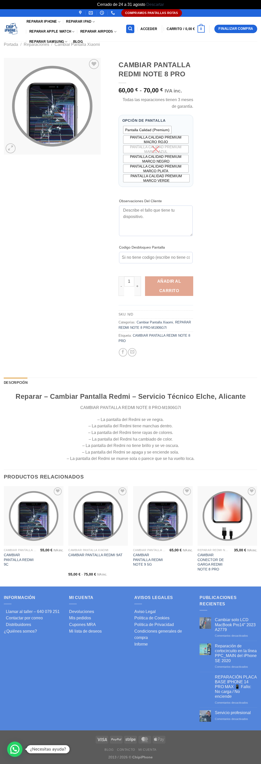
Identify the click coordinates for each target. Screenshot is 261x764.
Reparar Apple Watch (50, 31)
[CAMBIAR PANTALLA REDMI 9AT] (98, 516)
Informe (141, 644)
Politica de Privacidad (154, 624)
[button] (14, 749)
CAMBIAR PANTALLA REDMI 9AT (95, 555)
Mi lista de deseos (85, 631)
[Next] (257, 536)
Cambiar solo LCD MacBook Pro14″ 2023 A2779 (235, 625)
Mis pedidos (80, 618)
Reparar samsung (46, 42)
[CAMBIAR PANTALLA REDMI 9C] (33, 516)
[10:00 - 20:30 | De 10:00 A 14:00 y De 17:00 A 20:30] (102, 13)
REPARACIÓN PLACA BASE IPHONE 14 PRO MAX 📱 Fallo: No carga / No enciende (236, 687)
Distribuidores (17, 624)
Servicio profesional (233, 713)
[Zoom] (11, 148)
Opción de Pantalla (144, 120)
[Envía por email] (132, 352)
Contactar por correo (23, 618)
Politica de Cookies (151, 618)
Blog (78, 42)
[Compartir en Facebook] (123, 352)
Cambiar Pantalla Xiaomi (155, 322)
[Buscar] (130, 29)
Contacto (126, 750)
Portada (11, 44)
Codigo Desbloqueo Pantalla (142, 247)
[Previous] (4, 536)
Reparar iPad (78, 21)
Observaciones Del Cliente (140, 201)
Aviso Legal (145, 611)
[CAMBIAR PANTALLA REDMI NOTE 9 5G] (163, 516)
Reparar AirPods (96, 31)
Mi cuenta (147, 750)
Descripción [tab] (16, 383)
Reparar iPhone (42, 21)
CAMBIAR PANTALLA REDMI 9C (19, 559)
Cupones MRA (82, 624)
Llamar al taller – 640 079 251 (32, 611)
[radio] (147, 130)
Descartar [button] (155, 4)
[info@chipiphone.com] (91, 13)
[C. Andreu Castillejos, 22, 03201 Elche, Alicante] (81, 13)
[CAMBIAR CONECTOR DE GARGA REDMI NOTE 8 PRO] (227, 516)
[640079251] (113, 13)
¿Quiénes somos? (20, 631)
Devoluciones (81, 611)
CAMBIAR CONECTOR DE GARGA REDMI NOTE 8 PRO (211, 562)
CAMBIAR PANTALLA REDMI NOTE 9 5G (148, 559)
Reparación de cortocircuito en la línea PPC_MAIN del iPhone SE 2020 (236, 653)
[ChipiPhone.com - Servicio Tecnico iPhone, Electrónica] (11, 28)
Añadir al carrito (169, 286)
